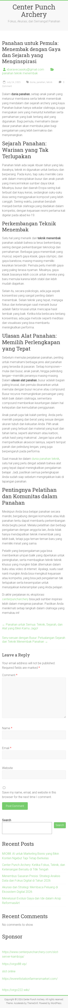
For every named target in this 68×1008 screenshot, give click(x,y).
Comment (9, 675)
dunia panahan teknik (45, 459)
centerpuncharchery (15, 599)
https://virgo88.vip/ (14, 964)
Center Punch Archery (34, 10)
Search (6, 820)
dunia (33, 82)
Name (7, 728)
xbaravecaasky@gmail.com (25, 69)
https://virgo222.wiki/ (16, 990)
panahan (41, 82)
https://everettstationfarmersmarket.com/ (30, 979)
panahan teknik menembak (20, 73)
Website (7, 768)
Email (6, 748)
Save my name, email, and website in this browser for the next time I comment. (29, 795)
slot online (8, 971)
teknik (49, 82)
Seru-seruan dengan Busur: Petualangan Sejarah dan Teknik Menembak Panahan (33, 639)
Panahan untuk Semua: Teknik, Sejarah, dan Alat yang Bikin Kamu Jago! (32, 626)
